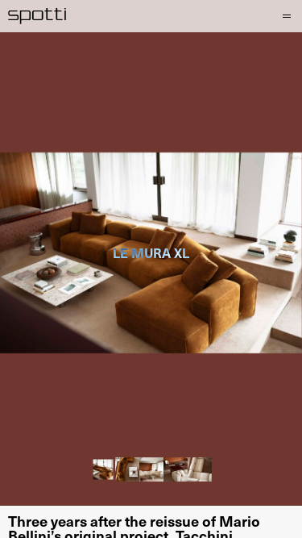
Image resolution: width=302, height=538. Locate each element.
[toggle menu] (286, 16)
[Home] (37, 16)
